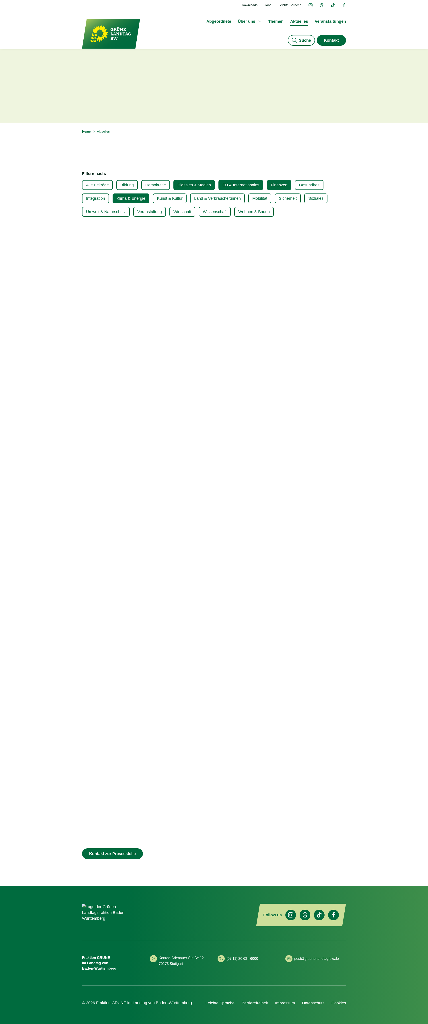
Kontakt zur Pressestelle (112, 853)
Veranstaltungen (330, 21)
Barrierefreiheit (255, 1003)
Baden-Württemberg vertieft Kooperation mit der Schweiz (304, 708)
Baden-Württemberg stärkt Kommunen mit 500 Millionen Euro (210, 516)
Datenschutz (313, 1003)
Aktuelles (299, 21)
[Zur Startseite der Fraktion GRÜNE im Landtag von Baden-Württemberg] (111, 33)
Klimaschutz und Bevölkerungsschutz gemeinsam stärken (116, 516)
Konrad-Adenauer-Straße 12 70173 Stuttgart (182, 961)
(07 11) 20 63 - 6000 (242, 958)
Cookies (338, 1003)
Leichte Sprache (289, 5)
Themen (276, 21)
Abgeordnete (218, 21)
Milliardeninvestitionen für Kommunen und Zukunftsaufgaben (120, 708)
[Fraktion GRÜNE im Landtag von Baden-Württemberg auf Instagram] (311, 5)
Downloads (249, 5)
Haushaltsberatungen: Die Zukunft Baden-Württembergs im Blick (302, 317)
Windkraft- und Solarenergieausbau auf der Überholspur (122, 317)
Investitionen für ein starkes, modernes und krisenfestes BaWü (212, 708)
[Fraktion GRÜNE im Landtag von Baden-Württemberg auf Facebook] (344, 5)
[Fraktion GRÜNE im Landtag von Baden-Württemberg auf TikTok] (333, 5)
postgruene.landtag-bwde (316, 958)
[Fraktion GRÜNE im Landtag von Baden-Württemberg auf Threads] (322, 5)
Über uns (246, 21)
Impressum (285, 1003)
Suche (305, 40)
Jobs (268, 5)
